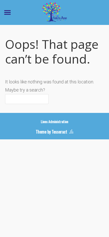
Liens (44, 121)
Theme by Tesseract (51, 132)
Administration (58, 121)
